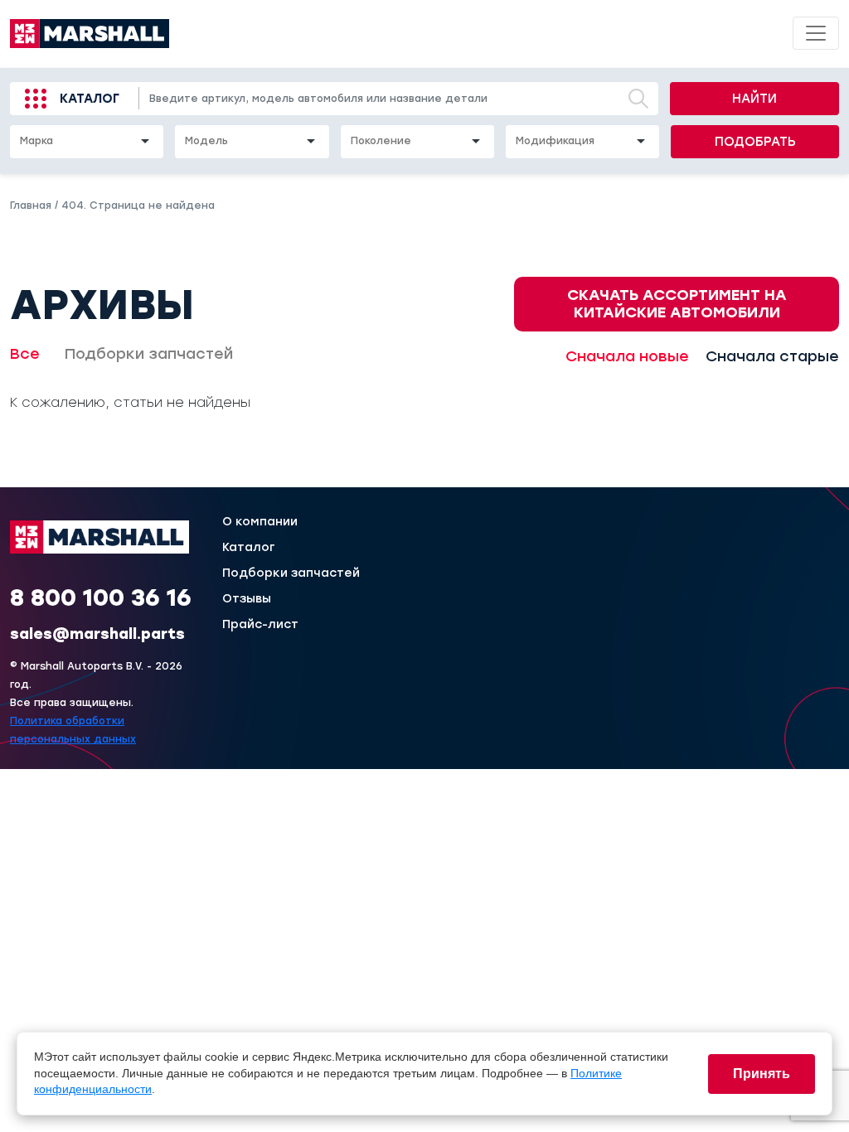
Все (25, 354)
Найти (754, 98)
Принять (761, 1074)
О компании (260, 522)
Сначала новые (627, 356)
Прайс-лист (260, 625)
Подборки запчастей (149, 354)
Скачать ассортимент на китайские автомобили (677, 304)
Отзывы (246, 599)
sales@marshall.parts (97, 634)
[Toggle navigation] (816, 33)
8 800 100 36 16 (101, 597)
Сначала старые (772, 356)
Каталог (89, 98)
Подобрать (755, 141)
